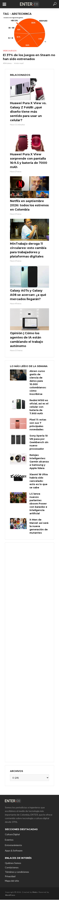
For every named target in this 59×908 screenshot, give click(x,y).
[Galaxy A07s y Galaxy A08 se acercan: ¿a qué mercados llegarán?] (29, 277)
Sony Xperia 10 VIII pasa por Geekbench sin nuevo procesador (39, 442)
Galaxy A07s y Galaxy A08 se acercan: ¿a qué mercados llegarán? (28, 295)
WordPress (10, 895)
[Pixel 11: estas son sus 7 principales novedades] (18, 423)
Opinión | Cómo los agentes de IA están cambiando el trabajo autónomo (26, 339)
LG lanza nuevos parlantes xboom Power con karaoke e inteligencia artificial (38, 503)
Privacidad (10, 876)
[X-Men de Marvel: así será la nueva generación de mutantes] (18, 523)
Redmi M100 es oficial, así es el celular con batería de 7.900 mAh (39, 407)
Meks (35, 892)
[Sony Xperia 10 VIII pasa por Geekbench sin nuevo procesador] (18, 439)
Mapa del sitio (12, 880)
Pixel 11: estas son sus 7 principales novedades (38, 424)
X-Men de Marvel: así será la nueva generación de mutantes (39, 526)
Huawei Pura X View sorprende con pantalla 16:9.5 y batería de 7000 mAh (28, 161)
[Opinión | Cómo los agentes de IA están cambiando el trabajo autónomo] (29, 319)
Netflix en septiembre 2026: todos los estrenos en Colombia (29, 205)
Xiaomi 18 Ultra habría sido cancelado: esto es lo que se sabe (39, 481)
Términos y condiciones (17, 871)
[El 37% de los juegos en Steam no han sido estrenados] (29, 32)
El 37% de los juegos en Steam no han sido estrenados (29, 57)
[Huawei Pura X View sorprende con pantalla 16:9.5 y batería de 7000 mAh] (29, 140)
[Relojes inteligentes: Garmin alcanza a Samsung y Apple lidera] (18, 458)
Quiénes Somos (13, 863)
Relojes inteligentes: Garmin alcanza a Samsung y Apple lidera (39, 462)
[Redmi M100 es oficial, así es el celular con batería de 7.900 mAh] (18, 404)
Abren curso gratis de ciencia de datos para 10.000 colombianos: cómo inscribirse (38, 383)
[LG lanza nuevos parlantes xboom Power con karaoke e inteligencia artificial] (18, 497)
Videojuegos (9, 50)
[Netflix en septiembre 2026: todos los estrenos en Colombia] (29, 187)
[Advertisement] (29, 652)
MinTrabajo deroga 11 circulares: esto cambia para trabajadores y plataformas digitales (28, 250)
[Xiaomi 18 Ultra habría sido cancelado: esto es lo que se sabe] (18, 478)
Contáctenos (12, 867)
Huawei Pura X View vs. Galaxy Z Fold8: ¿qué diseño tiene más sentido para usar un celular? (28, 111)
